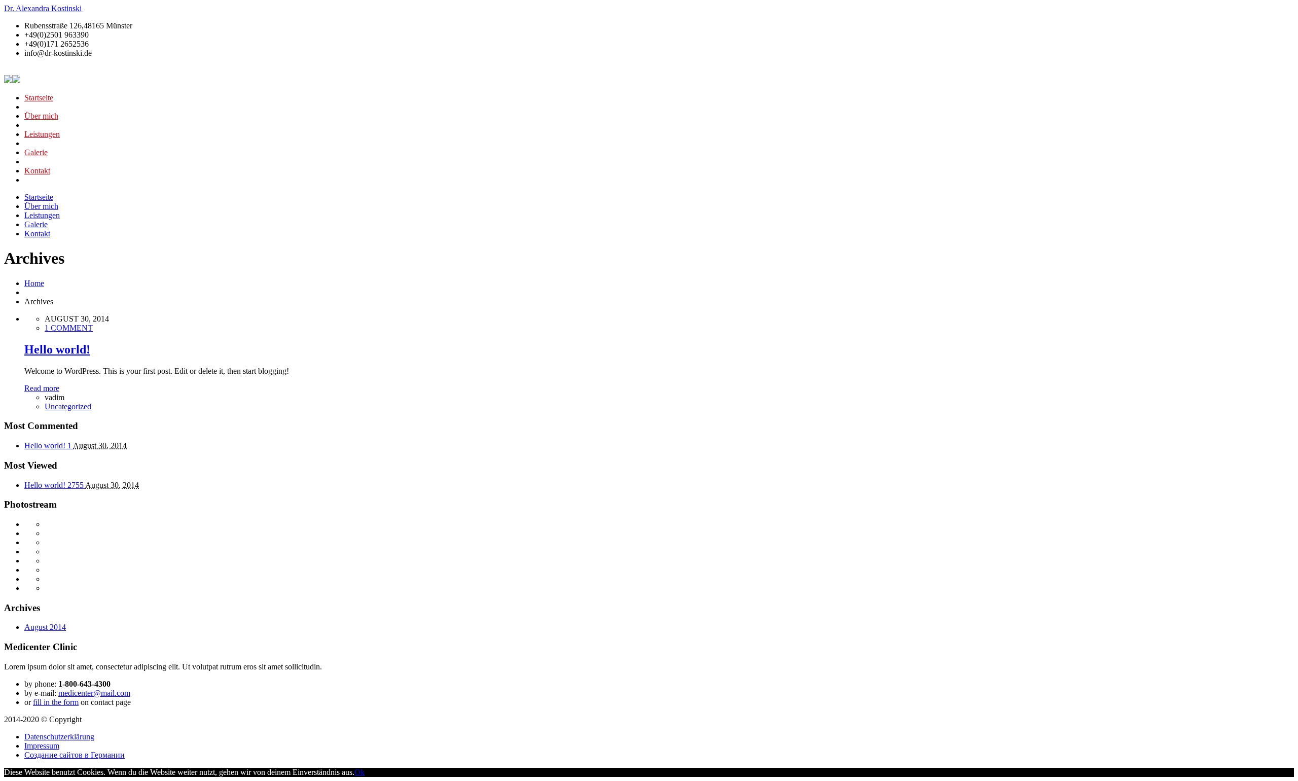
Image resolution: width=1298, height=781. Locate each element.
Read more (41, 388)
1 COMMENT (69, 328)
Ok (359, 772)
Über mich (41, 116)
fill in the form (56, 702)
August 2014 (45, 627)
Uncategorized (68, 406)
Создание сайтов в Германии (74, 755)
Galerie (36, 152)
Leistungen (42, 134)
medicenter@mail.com (94, 693)
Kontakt (37, 170)
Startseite (38, 97)
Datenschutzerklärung (59, 736)
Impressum (41, 745)
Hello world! (57, 349)
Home (34, 283)
